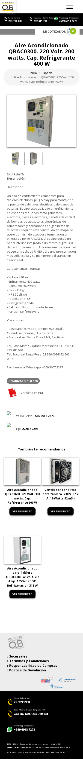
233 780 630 (15, 21)
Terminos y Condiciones (28, 661)
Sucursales (17, 656)
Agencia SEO (14, 736)
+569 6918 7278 (68, 21)
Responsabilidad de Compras (32, 665)
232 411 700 (40, 21)
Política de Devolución (27, 670)
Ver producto (22, 511)
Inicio (33, 73)
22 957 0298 (30, 429)
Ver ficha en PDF (32, 393)
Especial (47, 73)
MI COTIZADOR (54, 31)
